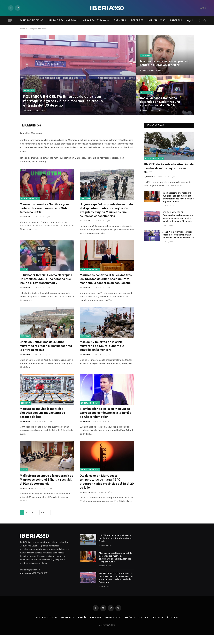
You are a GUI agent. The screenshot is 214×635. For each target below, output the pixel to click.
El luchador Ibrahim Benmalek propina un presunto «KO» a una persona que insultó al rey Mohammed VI (46, 279)
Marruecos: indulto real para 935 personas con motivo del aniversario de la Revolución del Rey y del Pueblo (178, 197)
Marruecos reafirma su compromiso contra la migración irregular (164, 63)
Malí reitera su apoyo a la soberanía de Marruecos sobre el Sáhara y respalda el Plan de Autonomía (46, 479)
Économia (25, 403)
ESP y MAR (120, 20)
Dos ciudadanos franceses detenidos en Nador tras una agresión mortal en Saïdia (160, 101)
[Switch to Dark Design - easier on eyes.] (200, 20)
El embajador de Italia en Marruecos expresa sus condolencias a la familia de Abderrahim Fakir (105, 412)
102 (42, 512)
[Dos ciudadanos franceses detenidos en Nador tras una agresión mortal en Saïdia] (165, 95)
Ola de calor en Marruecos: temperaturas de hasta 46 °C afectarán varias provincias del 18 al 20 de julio (107, 481)
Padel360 (176, 20)
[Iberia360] (107, 8)
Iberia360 (27, 111)
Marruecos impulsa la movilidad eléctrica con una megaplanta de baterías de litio (42, 412)
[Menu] (10, 20)
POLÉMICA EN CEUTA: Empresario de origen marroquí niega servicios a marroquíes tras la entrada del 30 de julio (63, 100)
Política (130, 617)
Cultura (143, 617)
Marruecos (146, 92)
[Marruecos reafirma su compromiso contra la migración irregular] (165, 55)
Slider (24, 269)
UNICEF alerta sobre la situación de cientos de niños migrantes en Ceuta (169, 168)
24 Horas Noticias (32, 20)
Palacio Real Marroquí (63, 20)
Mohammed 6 (26, 580)
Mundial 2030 (156, 20)
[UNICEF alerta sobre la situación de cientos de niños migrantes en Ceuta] (169, 146)
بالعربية (190, 20)
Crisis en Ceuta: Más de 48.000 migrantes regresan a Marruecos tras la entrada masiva (46, 346)
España (82, 617)
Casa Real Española (96, 20)
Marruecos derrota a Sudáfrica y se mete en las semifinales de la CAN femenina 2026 (44, 208)
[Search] (204, 20)
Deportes (137, 20)
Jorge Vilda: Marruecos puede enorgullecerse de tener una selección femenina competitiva (178, 235)
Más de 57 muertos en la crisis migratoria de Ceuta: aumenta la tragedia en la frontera (102, 346)
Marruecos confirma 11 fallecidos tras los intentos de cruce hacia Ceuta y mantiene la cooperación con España (106, 279)
